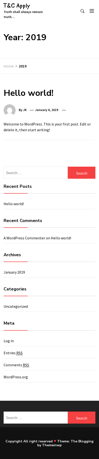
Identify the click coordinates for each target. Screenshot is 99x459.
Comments (16, 364)
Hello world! (28, 93)
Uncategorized (16, 306)
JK (25, 110)
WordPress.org (16, 376)
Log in (9, 340)
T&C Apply (17, 5)
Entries (13, 352)
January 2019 (14, 272)
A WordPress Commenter (24, 238)
